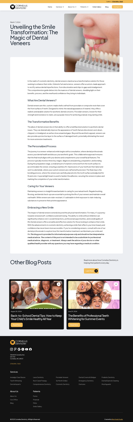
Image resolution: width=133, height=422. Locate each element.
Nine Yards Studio (117, 419)
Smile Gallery (96, 7)
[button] (60, 7)
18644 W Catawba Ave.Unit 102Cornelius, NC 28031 (17, 357)
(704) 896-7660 (15, 364)
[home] (18, 6)
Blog (106, 7)
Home (50, 7)
